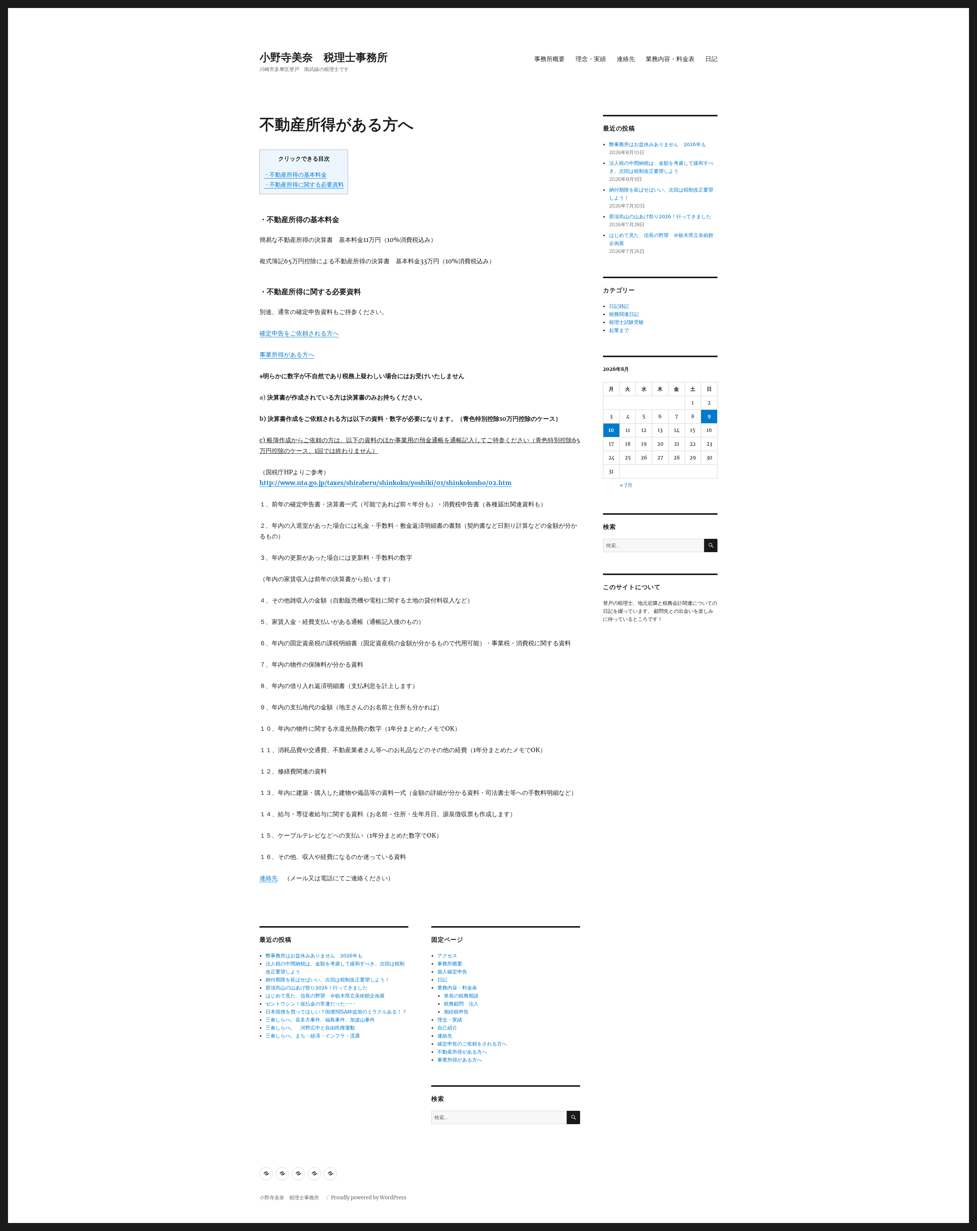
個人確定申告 (452, 971)
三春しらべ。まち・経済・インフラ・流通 (313, 1036)
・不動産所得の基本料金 (295, 174)
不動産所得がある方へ (462, 1052)
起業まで (619, 330)
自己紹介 (447, 1028)
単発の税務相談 (464, 996)
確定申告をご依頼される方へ (299, 333)
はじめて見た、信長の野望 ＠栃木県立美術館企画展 (325, 996)
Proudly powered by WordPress (368, 1197)
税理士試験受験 (626, 322)
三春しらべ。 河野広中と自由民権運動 (310, 1028)
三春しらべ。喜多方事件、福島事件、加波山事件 (320, 1020)
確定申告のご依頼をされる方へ (472, 1044)
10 (611, 430)
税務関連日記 (624, 314)
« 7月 (626, 485)
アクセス (447, 955)
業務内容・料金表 (670, 59)
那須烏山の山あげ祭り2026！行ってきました (317, 987)
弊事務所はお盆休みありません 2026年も (314, 955)
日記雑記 (619, 306)
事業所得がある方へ (287, 354)
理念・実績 (591, 59)
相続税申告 (456, 1012)
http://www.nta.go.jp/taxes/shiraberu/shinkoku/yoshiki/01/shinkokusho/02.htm (385, 483)
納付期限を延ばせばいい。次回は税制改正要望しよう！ (328, 979)
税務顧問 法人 (461, 1004)
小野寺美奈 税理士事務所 (329, 57)
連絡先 (626, 59)
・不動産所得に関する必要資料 (304, 184)
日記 (711, 59)
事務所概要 (549, 59)
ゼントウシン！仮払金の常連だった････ (311, 1004)
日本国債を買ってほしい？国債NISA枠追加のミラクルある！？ (336, 1012)
